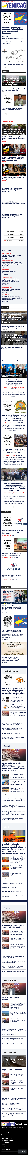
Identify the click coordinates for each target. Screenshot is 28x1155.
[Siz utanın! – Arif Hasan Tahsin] (5, 1089)
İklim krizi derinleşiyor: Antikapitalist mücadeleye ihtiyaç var (17, 790)
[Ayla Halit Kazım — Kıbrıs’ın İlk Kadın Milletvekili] (14, 338)
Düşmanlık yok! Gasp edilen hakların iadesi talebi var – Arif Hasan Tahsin (14, 1098)
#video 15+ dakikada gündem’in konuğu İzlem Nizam (13, 178)
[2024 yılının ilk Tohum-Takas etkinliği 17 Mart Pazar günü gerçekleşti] (5, 776)
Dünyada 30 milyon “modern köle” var (12, 883)
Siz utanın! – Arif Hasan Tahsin (17, 1089)
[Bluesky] (24, 1132)
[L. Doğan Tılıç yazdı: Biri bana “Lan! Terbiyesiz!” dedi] (14, 917)
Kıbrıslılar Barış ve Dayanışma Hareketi (14, 387)
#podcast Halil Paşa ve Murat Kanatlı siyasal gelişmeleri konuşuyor (12, 189)
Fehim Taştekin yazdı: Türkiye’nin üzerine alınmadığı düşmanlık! (13, 956)
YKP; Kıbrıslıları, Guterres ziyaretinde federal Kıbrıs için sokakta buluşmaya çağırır (11, 659)
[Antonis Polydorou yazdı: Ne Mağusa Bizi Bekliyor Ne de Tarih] (5, 1013)
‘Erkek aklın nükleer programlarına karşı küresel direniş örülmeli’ (12, 108)
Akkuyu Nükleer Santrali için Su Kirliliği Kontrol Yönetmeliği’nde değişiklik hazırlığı (13, 799)
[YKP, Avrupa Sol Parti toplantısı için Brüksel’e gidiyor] (14, 566)
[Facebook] (1, 1132)
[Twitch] (15, 1132)
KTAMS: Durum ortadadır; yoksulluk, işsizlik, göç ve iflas (13, 895)
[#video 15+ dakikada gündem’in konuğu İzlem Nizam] (14, 170)
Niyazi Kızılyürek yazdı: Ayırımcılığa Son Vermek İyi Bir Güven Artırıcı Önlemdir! (12, 1044)
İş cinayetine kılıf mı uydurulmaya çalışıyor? (17, 874)
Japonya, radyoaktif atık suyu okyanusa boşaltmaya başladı (17, 783)
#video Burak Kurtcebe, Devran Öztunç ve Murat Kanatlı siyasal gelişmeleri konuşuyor (13, 158)
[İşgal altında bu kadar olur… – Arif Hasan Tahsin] (5, 1075)
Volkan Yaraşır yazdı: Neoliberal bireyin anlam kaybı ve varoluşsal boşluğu (17, 947)
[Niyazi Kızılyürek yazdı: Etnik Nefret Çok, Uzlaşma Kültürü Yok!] (5, 1020)
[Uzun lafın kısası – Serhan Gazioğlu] (14, 55)
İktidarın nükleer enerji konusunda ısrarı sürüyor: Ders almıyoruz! (13, 818)
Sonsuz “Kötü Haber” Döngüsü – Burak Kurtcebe (12, 289)
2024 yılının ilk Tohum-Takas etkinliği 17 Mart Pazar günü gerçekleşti (17, 776)
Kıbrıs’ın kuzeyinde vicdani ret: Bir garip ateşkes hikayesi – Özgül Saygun (18, 714)
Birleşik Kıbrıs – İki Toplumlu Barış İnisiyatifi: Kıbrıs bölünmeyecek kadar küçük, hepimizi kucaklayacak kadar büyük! (14, 417)
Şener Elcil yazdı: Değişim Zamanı (12, 998)
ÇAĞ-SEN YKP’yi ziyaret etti (9, 887)
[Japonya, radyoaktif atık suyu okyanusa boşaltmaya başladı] (5, 782)
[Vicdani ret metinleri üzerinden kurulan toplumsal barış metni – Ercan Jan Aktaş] (5, 699)
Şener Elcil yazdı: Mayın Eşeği (9, 1034)
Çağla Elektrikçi (7, 277)
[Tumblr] (13, 1132)
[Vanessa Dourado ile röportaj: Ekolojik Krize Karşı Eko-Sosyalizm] (14, 80)
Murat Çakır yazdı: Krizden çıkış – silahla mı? (13, 972)
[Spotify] (6, 1132)
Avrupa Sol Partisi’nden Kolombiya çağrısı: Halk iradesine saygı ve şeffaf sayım (12, 532)
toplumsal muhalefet (10, 422)
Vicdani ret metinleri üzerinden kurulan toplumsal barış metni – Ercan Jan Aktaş (17, 699)
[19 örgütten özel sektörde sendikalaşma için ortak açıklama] (5, 867)
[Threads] (4, 1134)
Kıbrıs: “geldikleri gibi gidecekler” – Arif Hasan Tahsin (17, 1082)
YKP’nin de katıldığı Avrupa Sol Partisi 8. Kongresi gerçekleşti (11, 554)
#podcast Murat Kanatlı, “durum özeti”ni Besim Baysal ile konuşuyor (13, 215)
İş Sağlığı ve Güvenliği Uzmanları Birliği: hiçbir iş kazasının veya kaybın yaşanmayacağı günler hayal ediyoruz (17, 859)
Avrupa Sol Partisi (6, 535)
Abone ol (22, 1151)
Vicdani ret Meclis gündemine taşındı (12, 733)
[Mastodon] (1, 1134)
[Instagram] (4, 1132)
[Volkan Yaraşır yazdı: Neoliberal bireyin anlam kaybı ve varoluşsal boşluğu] (5, 946)
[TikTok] (11, 1132)
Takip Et (21, 234)
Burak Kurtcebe (7, 287)
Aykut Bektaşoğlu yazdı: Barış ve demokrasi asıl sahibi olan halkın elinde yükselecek (12, 298)
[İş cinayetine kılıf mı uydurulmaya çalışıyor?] (5, 874)
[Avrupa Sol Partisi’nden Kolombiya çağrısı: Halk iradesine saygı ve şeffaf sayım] (14, 521)
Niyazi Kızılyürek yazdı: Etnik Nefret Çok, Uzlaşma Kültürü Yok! (17, 1020)
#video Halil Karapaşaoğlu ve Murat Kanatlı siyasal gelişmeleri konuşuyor (13, 138)
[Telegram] (8, 1132)
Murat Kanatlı (6, 253)
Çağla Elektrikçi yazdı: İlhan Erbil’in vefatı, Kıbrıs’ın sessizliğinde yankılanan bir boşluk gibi (10, 281)
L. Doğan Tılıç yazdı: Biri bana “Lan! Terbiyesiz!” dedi (13, 926)
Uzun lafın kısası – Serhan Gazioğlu (12, 64)
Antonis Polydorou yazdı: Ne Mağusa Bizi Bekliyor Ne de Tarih (18, 1013)
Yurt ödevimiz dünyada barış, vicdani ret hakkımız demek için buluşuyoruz (13, 723)
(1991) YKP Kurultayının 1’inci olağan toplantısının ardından (11, 1104)
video (4, 141)
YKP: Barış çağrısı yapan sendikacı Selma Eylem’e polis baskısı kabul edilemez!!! (12, 31)
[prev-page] (2, 47)
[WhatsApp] (20, 1132)
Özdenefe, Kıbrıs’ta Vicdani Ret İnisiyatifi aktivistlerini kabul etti (13, 738)
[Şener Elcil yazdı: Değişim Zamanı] (14, 989)
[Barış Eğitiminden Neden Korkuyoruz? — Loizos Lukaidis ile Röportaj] (14, 317)
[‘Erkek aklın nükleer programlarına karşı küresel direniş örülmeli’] (14, 100)
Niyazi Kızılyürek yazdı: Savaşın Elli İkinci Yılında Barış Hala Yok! (12, 1039)
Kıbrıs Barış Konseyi (11, 455)
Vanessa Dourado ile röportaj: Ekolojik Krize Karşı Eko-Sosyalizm (13, 89)
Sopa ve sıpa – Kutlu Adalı (12, 1070)
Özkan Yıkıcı (5, 269)
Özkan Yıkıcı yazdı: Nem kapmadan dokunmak (9, 272)
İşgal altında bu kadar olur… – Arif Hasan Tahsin (17, 1075)
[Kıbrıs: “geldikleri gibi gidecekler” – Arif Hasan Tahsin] (5, 1082)
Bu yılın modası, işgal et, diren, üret (11, 891)
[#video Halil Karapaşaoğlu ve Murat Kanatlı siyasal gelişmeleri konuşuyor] (14, 129)
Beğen (22, 231)
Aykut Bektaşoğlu (7, 294)
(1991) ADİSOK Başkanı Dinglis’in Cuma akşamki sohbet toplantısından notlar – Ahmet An (13, 1115)
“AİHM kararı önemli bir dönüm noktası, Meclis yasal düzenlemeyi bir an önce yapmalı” (17, 707)
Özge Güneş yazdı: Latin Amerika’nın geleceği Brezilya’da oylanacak (17, 939)
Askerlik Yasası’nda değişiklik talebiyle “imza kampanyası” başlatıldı (12, 729)
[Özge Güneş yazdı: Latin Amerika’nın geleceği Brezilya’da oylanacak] (5, 939)
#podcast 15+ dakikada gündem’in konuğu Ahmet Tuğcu (13, 202)
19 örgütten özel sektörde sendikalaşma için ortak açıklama (17, 867)
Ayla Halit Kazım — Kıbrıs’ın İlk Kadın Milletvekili (11, 347)
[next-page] (5, 47)
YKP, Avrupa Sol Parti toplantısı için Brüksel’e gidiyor (11, 576)
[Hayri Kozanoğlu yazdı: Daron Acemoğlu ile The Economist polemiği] (5, 932)
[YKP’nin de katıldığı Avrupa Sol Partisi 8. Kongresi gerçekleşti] (14, 545)
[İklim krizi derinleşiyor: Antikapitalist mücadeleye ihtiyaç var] (5, 789)
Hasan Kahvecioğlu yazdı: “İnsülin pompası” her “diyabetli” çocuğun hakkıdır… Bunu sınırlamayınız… (17, 1005)
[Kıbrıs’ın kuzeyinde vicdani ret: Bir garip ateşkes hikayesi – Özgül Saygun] (5, 713)
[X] (18, 1132)
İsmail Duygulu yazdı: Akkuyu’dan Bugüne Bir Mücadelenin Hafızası (13, 962)
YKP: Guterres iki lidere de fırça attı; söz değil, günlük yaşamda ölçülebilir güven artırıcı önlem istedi (11, 608)
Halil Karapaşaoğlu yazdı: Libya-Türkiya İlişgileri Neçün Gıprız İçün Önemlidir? (12, 264)
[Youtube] (22, 1132)
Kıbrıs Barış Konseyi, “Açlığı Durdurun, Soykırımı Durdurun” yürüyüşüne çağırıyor (14, 450)
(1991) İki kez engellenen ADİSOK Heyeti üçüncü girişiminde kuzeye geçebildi (12, 1109)
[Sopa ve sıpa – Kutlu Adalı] (14, 1061)
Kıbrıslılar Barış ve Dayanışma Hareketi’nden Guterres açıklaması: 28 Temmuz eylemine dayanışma (14, 382)
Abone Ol (21, 240)
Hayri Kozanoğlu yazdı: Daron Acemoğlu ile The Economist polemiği (17, 933)
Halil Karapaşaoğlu (8, 260)
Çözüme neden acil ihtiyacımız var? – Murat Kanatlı (11, 255)
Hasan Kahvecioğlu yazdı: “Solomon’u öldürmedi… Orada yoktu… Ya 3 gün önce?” (14, 1030)
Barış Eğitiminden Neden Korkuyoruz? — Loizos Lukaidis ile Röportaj (12, 327)
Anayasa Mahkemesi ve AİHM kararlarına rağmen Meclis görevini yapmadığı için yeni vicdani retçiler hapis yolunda (13, 691)
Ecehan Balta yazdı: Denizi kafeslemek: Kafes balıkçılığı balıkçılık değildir (12, 967)
